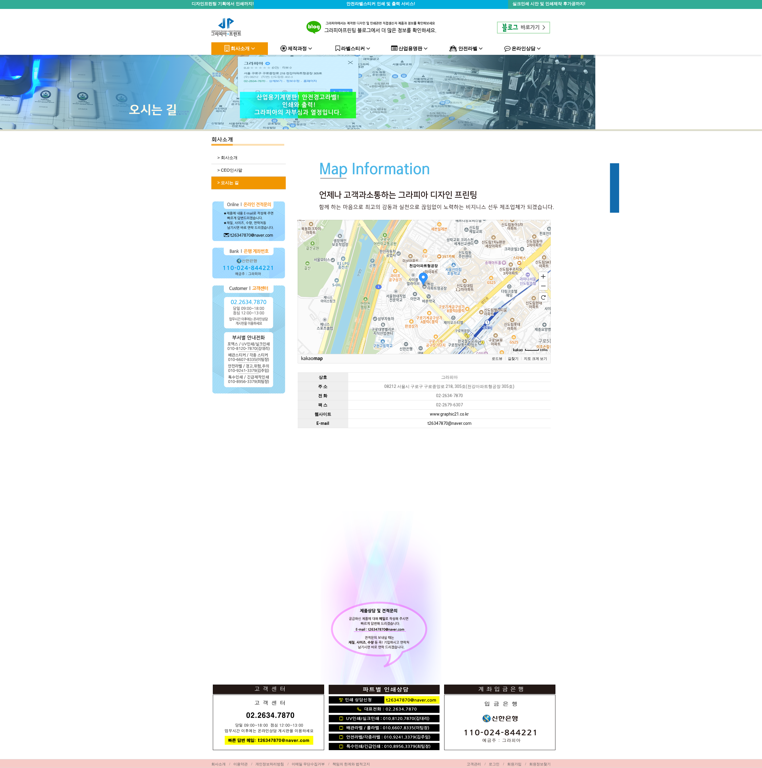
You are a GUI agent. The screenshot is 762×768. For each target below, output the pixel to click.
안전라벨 (468, 48)
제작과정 (297, 48)
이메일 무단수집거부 (308, 764)
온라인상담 (523, 48)
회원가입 (514, 764)
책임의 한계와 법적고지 (351, 764)
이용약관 (240, 764)
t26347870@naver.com (449, 423)
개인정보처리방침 (269, 764)
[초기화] (543, 297)
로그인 (494, 764)
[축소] (543, 286)
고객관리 (474, 764)
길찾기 (513, 359)
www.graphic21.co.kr (449, 414)
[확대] (543, 276)
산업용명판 (410, 48)
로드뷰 (497, 359)
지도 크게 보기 (535, 359)
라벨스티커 (353, 48)
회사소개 (240, 48)
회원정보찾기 (540, 764)
